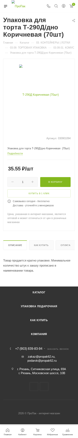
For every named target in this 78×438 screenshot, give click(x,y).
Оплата (65, 245)
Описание (15, 245)
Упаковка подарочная (39, 306)
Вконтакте (34, 386)
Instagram (44, 386)
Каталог (39, 292)
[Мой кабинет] (63, 6)
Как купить (41, 245)
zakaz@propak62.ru (41, 356)
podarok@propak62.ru (42, 360)
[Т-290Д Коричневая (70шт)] (39, 94)
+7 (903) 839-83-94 (28, 348)
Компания (39, 334)
